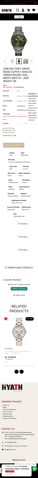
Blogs (5, 407)
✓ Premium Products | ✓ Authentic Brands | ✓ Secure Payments (19, 2)
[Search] (17, 10)
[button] (22, 372)
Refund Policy (7, 414)
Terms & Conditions (9, 409)
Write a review (19, 289)
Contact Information (9, 418)
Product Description (13, 145)
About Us (6, 405)
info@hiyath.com (10, 449)
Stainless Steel (22, 101)
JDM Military (21, 106)
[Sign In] (23, 10)
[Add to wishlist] (33, 329)
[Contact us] (34, 468)
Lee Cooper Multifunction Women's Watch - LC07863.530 (17, 352)
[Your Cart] (28, 10)
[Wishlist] (33, 10)
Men (18, 91)
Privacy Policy (7, 412)
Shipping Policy (8, 416)
